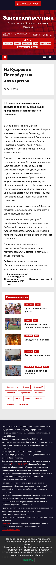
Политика (6, 523)
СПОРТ (28, 320)
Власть (18, 43)
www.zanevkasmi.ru (11, 529)
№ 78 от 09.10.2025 (19, 464)
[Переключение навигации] (45, 57)
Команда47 (38, 387)
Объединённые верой (36, 339)
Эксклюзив (23, 404)
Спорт (27, 398)
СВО (36, 43)
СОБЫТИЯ (29, 305)
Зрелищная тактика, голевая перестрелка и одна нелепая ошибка (37, 327)
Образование (45, 43)
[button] (51, 57)
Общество (8, 43)
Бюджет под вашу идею (37, 355)
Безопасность (23, 47)
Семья (34, 47)
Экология (10, 404)
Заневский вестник (28, 18)
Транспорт (39, 398)
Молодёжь (27, 43)
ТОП (37, 305)
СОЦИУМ (29, 336)
